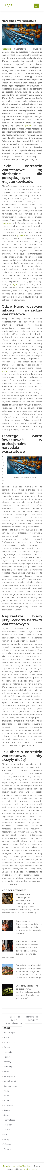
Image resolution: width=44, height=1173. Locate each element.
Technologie (9, 1120)
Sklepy (7, 1110)
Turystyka (8, 1130)
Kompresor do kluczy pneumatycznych (14, 1020)
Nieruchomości (10, 1081)
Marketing (8, 1067)
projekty (21, 235)
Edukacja (8, 1052)
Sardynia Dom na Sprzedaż (28, 965)
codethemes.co (30, 1169)
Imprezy (7, 1062)
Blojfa (8, 5)
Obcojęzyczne (10, 1086)
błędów (15, 284)
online (4, 371)
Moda (6, 1071)
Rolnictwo (8, 1105)
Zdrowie (7, 1149)
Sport (6, 1115)
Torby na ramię (23, 921)
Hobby (7, 1057)
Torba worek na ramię (26, 942)
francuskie (6, 223)
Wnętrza (7, 1144)
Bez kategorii (10, 1033)
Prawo (6, 1096)
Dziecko (7, 1047)
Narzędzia (6, 49)
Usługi (6, 1139)
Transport (8, 1125)
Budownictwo (10, 1042)
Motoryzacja (9, 1076)
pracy (28, 126)
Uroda (6, 1134)
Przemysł (8, 1100)
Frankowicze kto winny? (32, 1018)
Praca (6, 1091)
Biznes (7, 1037)
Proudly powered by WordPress (18, 1166)
